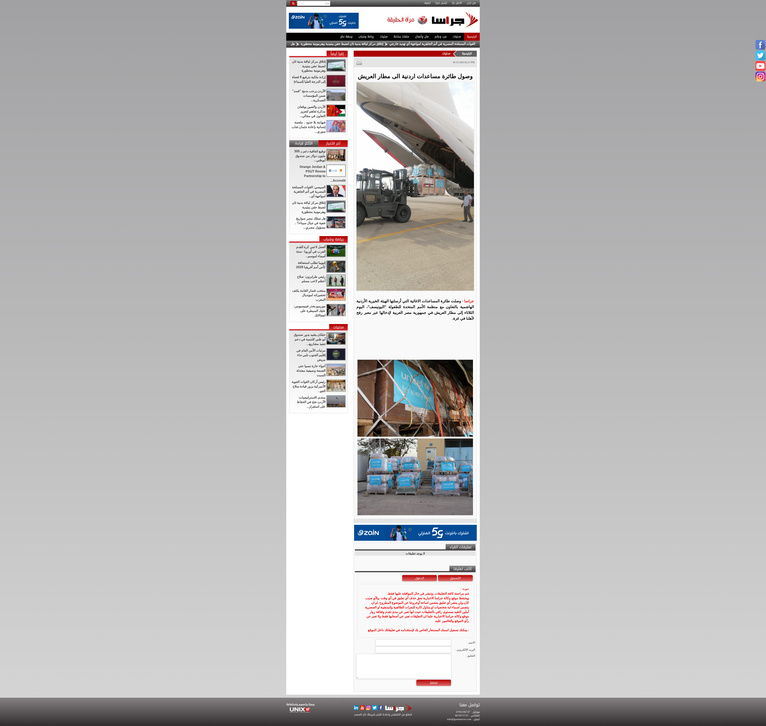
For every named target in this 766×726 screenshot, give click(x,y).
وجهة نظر (346, 36)
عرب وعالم (441, 36)
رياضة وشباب (366, 36)
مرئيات (384, 36)
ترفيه (427, 3)
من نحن (471, 3)
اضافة (434, 683)
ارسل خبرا (441, 3)
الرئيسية (472, 36)
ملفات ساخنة (401, 36)
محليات (457, 36)
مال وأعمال (422, 36)
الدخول (419, 578)
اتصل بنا (457, 3)
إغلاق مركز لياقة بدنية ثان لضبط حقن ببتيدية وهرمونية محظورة (390, 43)
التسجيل (455, 578)
